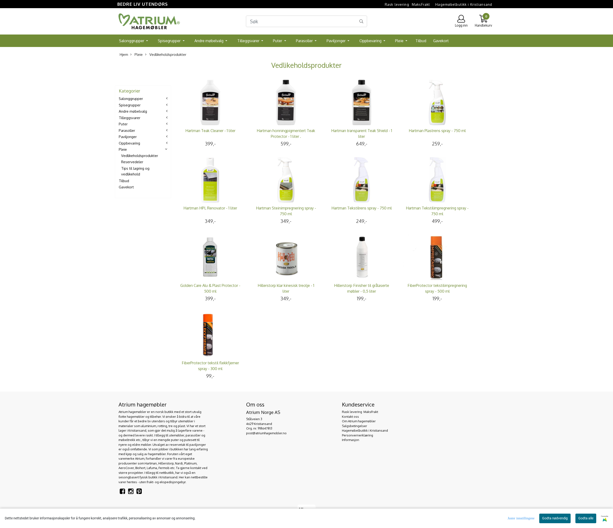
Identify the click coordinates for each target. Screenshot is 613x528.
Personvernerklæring (357, 435)
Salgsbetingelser (354, 426)
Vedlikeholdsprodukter (167, 54)
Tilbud (420, 40)
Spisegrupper (170, 40)
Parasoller (305, 40)
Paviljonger (336, 40)
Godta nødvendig (555, 518)
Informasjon (350, 440)
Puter (278, 40)
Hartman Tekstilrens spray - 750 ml (361, 208)
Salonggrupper (132, 40)
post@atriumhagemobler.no (266, 433)
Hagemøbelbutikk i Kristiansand (463, 4)
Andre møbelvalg (209, 40)
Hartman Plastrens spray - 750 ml (437, 130)
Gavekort (441, 40)
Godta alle (585, 518)
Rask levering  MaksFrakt (407, 4)
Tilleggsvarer (248, 40)
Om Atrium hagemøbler (359, 421)
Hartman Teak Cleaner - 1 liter (210, 130)
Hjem (124, 54)
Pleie (399, 40)
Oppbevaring (370, 40)
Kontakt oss (350, 416)
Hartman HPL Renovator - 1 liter (210, 208)
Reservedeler (132, 162)
